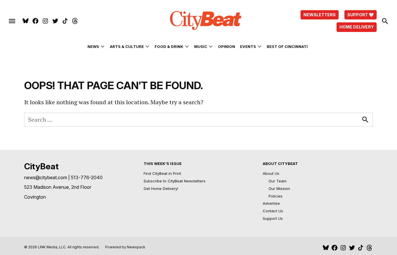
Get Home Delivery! (161, 188)
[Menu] (12, 21)
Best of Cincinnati (287, 46)
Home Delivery (356, 26)
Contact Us (273, 211)
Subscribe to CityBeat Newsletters (174, 181)
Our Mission (279, 188)
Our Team (278, 181)
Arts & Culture (127, 46)
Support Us (273, 218)
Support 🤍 (360, 14)
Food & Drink (169, 46)
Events (248, 46)
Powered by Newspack (125, 247)
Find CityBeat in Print (162, 173)
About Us (271, 173)
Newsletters (319, 14)
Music (200, 46)
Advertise (271, 203)
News (93, 46)
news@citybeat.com (45, 177)
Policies (275, 196)
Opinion (226, 46)
